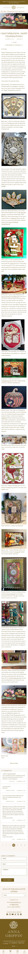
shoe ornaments (10, 594)
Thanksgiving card (6, 381)
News (5, 11)
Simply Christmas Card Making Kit (10, 296)
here (11, 719)
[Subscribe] (24, 895)
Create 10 (12, 263)
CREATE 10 (4, 418)
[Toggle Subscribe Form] (22, 45)
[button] (14, 42)
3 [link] (13, 845)
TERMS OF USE (21, 942)
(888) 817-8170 (15, 904)
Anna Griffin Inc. (10, 941)
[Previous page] (2, 845)
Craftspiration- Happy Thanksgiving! (16, 11)
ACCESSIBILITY (14, 942)
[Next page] (14, 848)
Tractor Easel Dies (14, 678)
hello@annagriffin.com (15, 902)
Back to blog (14, 763)
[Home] (1, 11)
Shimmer (14, 218)
